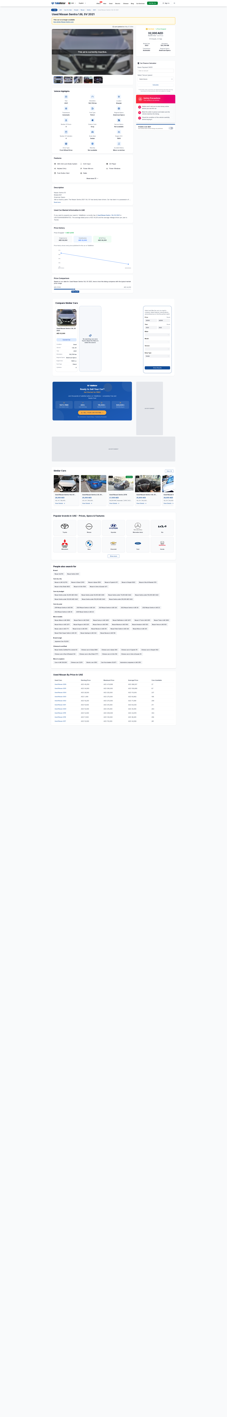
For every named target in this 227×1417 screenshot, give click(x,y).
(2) (151, 607)
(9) (63, 612)
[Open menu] (174, 3)
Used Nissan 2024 (60, 692)
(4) (85, 612)
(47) (111, 582)
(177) (88, 654)
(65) (80, 629)
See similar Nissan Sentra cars (63, 22)
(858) (62, 620)
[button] (82, 3)
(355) (92, 662)
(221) (81, 624)
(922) (128, 582)
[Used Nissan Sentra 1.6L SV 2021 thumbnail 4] (88, 79)
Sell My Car (152, 3)
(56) (64, 607)
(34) (89, 633)
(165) (100, 624)
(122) (140, 624)
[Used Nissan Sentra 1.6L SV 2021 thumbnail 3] (78, 79)
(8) (130, 607)
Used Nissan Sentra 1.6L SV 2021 (108, 215)
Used (110, 3)
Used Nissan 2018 (60, 717)
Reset (168, 317)
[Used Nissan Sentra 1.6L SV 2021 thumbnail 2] (68, 79)
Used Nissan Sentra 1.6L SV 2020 (146, 495)
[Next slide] (174, 489)
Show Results (157, 368)
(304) (66, 595)
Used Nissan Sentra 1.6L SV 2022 (64, 495)
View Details (59, 503)
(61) (99, 629)
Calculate (156, 85)
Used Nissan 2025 (60, 688)
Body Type (148, 353)
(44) (120, 629)
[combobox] (157, 334)
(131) (147, 582)
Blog (132, 3)
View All (169, 471)
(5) (131, 654)
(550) (94, 582)
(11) (129, 650)
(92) (159, 624)
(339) (93, 595)
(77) (62, 629)
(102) (149, 650)
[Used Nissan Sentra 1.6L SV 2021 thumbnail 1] (58, 79)
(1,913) (77, 582)
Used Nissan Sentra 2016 (118, 495)
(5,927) (108, 662)
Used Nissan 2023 (60, 696)
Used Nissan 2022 (60, 700)
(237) (62, 624)
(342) (119, 595)
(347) (122, 620)
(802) (62, 586)
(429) (101, 620)
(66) (109, 650)
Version (147, 345)
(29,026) (61, 662)
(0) (66, 650)
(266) (161, 620)
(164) (80, 586)
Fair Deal (151, 29)
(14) (65, 654)
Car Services (140, 3)
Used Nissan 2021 (60, 705)
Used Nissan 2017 (60, 721)
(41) (140, 629)
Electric (117, 3)
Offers (99, 3)
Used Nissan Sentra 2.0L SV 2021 (92, 495)
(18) (108, 633)
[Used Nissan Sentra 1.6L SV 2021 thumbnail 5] (98, 79)
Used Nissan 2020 (60, 709)
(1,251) (77, 662)
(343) (73, 574)
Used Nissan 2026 (60, 684)
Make (146, 331)
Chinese (125, 3)
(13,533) (62, 641)
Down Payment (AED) (145, 67)
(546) (81, 620)
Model (147, 338)
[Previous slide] (53, 489)
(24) (86, 607)
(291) (142, 620)
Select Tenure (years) (145, 75)
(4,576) (59, 574)
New (104, 3)
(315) (130, 662)
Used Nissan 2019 (60, 713)
